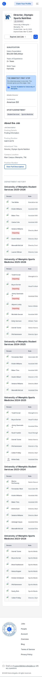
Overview (25, 639)
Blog (23, 644)
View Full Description (15, 167)
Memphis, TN (18, 27)
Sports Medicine (27, 114)
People (24, 629)
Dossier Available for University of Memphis (23, 87)
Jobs (23, 624)
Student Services (13, 114)
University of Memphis (21, 25)
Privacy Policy (26, 654)
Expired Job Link (17, 37)
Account (24, 634)
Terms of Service (28, 649)
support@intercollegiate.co (24, 666)
